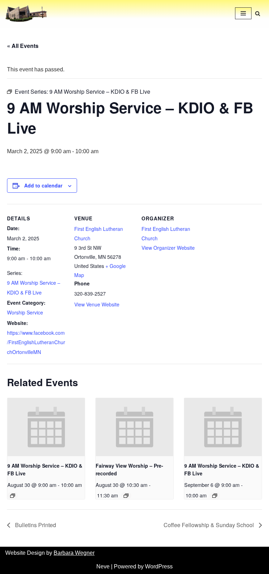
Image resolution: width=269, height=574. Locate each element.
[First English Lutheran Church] (26, 13)
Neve (103, 566)
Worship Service (25, 312)
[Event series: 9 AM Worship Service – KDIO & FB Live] (12, 496)
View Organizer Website (168, 247)
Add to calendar (43, 185)
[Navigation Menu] (243, 13)
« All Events (23, 46)
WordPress (159, 566)
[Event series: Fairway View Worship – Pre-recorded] (126, 496)
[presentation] (46, 427)
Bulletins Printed (35, 525)
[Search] (257, 13)
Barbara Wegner (74, 553)
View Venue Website (96, 304)
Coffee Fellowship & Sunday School (209, 525)
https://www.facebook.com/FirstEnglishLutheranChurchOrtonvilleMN (36, 342)
